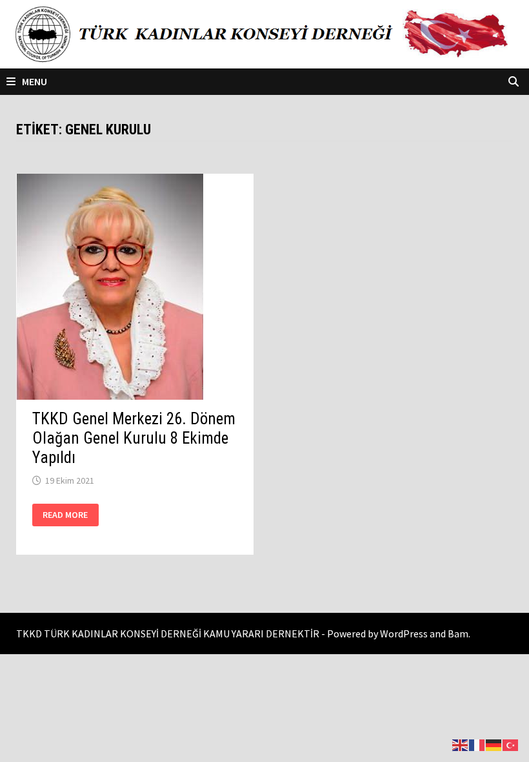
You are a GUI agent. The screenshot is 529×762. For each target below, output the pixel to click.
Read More (65, 515)
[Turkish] (511, 743)
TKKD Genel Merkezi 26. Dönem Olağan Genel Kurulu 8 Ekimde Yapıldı (133, 438)
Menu (34, 81)
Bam (458, 633)
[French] (477, 743)
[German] (494, 743)
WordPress (404, 633)
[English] (460, 743)
